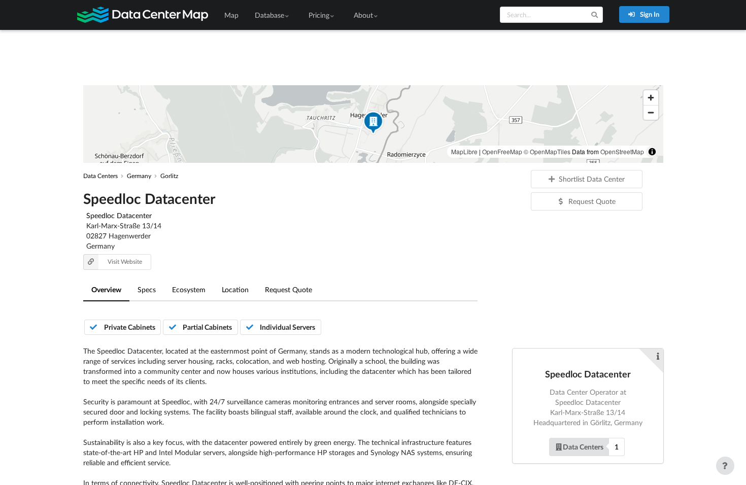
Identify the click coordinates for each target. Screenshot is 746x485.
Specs (147, 289)
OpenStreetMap (622, 151)
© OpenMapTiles (547, 151)
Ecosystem (189, 289)
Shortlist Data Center (592, 179)
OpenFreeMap (502, 151)
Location (235, 289)
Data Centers (583, 446)
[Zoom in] (650, 97)
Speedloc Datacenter (119, 215)
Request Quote (288, 289)
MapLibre (464, 151)
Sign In (648, 14)
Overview (106, 289)
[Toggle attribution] (652, 152)
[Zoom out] (650, 112)
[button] (373, 124)
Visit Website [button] (125, 261)
